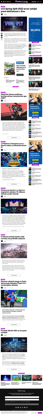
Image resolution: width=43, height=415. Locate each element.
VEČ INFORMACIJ (20, 74)
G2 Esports (22, 362)
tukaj (25, 413)
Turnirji (26, 4)
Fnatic (19, 362)
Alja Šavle (5, 14)
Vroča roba (13, 4)
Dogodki (30, 4)
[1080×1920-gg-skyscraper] (35, 116)
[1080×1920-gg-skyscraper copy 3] (35, 41)
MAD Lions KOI (14, 362)
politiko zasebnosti (18, 401)
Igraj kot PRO (22, 4)
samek (5, 150)
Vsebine (17, 4)
